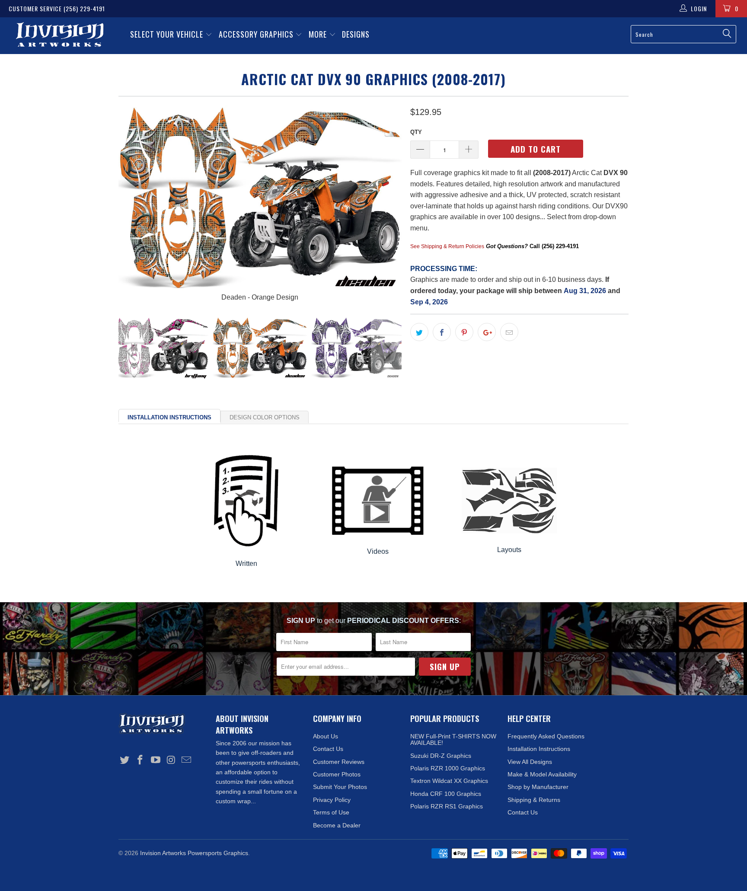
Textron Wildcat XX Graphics (449, 780)
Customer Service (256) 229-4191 (57, 8)
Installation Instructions (169, 417)
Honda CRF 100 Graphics (445, 793)
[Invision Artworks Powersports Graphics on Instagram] (171, 760)
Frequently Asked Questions (546, 736)
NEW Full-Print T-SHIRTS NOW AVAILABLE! (453, 739)
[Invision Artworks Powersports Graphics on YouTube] (155, 760)
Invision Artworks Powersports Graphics (194, 852)
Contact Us (328, 748)
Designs (356, 34)
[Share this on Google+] (487, 332)
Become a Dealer (337, 825)
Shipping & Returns (534, 799)
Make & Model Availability (542, 774)
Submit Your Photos (340, 786)
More (319, 34)
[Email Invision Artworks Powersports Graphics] (186, 760)
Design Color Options (265, 417)
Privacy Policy (332, 799)
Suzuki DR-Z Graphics (440, 755)
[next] (386, 204)
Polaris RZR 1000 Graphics (447, 768)
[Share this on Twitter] (419, 332)
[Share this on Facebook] (442, 332)
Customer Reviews (338, 761)
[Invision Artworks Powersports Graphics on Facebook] (140, 760)
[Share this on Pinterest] (464, 332)
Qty (416, 132)
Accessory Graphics (257, 34)
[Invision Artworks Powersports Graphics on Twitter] (124, 760)
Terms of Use (331, 812)
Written (246, 563)
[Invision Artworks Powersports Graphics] (59, 35)
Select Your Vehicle (167, 34)
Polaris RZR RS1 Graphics (446, 806)
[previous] (133, 204)
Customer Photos (337, 774)
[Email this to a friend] (509, 332)
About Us (325, 736)
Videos (378, 551)
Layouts (509, 549)
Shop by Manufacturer (538, 786)
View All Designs (530, 761)
